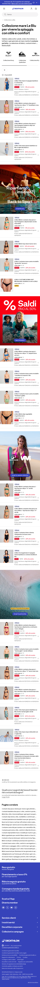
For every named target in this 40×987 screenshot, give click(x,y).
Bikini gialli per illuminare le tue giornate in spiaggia (19, 859)
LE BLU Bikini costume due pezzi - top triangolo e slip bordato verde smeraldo (25, 221)
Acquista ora (20, 208)
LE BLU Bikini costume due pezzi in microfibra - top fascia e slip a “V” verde (25, 510)
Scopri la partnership (20, 614)
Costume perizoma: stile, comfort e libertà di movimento (21, 830)
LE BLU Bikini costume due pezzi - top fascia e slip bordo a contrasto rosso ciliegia (25, 627)
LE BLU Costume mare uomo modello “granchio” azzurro (26, 262)
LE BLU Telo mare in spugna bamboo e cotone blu (26, 81)
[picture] (6, 84)
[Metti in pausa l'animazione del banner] (33, 2)
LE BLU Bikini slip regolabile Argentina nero (23, 415)
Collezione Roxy (8, 60)
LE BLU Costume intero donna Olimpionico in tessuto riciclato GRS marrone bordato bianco (26, 756)
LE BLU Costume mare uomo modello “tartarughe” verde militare (26, 650)
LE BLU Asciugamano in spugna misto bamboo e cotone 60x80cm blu (25, 554)
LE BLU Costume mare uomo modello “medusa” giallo (26, 394)
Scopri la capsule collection (20, 475)
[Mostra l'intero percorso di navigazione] (2, 20)
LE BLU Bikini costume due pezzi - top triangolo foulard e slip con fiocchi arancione (25, 125)
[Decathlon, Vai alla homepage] (17, 8)
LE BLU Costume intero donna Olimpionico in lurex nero (24, 533)
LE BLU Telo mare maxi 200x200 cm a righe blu (26, 732)
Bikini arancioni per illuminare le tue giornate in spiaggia (20, 851)
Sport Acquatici (20, 340)
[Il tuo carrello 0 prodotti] (36, 8)
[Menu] (4, 8)
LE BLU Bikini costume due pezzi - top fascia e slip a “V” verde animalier (25, 488)
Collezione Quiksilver (22, 61)
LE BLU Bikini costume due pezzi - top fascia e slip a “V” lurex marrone (26, 670)
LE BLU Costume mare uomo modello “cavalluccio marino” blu (26, 374)
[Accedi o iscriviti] (31, 8)
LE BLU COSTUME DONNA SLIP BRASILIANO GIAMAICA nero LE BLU (26, 280)
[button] (38, 92)
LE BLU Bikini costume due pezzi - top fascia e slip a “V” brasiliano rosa (26, 104)
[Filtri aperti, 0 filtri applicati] (4, 70)
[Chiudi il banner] (36, 2)
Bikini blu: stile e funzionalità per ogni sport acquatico (20, 814)
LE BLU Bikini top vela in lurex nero (25, 244)
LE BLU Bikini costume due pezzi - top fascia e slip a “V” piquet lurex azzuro (25, 353)
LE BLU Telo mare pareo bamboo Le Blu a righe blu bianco (25, 146)
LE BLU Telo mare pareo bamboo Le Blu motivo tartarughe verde (25, 710)
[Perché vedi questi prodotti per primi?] (3, 75)
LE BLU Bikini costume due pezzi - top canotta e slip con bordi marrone (26, 690)
